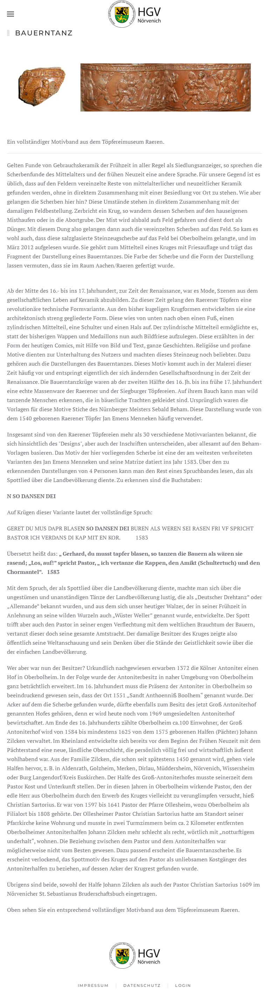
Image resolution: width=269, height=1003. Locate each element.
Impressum (93, 985)
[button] (10, 14)
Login (183, 985)
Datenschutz (142, 985)
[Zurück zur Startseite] (134, 14)
